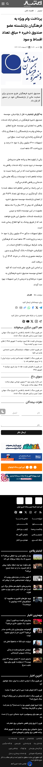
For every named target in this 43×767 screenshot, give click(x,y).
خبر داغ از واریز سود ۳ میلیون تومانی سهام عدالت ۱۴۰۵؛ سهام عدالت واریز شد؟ (23, 383)
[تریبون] (21, 477)
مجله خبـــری (37, 540)
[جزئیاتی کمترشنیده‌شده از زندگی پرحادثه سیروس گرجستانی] (37, 651)
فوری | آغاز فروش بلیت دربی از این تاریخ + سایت (23, 690)
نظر (38, 425)
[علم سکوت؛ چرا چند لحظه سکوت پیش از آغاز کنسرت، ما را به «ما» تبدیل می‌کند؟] (37, 566)
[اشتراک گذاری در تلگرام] (40, 308)
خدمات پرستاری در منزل (16, 753)
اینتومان (29, 738)
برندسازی (26, 743)
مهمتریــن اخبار (22, 540)
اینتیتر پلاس (35, 551)
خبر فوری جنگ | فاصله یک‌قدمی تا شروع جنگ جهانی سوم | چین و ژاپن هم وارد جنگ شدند (22, 334)
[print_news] (16, 308)
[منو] (3, 4)
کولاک (22, 748)
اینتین (38, 738)
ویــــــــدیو (37, 524)
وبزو (20, 738)
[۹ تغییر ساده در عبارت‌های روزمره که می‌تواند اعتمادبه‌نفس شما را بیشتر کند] (37, 578)
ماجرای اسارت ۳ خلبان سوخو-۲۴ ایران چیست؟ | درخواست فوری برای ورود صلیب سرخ (17, 662)
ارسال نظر (21, 432)
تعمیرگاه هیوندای (34, 753)
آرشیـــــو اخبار (22, 529)
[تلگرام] (40, 321)
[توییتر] (31, 321)
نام (38, 412)
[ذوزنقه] (21, 446)
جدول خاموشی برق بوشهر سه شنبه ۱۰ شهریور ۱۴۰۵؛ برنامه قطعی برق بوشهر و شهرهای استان (23, 731)
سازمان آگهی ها (22, 534)
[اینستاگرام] (36, 321)
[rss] (40, 513)
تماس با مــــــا (22, 518)
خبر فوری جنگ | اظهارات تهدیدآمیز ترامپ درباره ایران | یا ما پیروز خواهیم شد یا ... (21, 360)
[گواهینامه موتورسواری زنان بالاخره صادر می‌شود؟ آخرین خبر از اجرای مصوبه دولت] (37, 630)
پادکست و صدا (36, 529)
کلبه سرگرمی (6, 743)
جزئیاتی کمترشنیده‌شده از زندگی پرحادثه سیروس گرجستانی (19, 651)
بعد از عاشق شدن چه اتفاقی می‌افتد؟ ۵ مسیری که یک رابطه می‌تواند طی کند (16, 557)
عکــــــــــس (22, 524)
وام (28, 294)
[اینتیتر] (33, 4)
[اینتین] (21, 467)
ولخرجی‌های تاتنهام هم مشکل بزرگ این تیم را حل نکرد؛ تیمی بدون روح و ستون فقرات (16, 589)
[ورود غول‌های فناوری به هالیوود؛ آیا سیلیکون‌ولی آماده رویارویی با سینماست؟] (37, 599)
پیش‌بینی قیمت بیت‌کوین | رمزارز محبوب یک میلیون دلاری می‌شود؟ (18, 622)
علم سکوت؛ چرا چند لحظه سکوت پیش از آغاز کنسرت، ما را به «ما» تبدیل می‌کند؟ (16, 568)
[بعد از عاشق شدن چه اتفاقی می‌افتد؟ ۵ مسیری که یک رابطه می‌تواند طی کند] (37, 557)
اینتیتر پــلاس (37, 534)
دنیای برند (37, 743)
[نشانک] (21, 457)
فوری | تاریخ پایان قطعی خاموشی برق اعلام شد (24, 723)
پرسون (16, 743)
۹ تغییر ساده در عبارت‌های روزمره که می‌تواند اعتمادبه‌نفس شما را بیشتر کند (16, 579)
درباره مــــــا (37, 518)
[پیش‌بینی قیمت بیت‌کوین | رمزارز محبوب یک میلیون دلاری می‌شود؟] (37, 621)
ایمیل (14, 412)
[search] (7, 3)
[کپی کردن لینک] (25, 308)
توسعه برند (11, 738)
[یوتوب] (27, 321)
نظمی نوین (12, 748)
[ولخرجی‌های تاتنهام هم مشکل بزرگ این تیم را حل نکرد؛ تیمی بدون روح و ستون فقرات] (37, 587)
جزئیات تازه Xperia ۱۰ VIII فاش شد (17, 641)
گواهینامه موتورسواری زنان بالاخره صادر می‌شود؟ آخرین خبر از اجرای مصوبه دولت (16, 632)
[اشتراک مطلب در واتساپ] (28, 308)
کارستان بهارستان (34, 748)
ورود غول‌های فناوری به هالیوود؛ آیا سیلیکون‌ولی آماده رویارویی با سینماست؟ (17, 601)
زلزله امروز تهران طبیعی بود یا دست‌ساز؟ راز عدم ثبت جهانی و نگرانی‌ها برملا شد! (22, 707)
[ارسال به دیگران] (20, 308)
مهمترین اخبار (34, 615)
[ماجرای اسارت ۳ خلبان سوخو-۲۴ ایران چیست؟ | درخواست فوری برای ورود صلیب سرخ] (37, 660)
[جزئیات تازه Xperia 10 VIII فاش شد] (37, 643)
